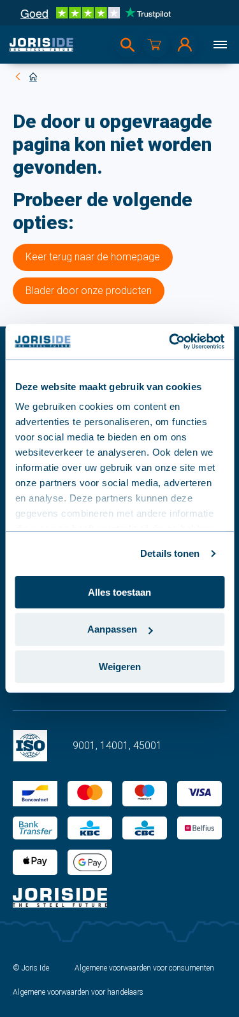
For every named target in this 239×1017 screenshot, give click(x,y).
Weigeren (120, 666)
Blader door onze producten (88, 290)
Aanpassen (112, 629)
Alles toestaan (119, 591)
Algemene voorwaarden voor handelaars (78, 992)
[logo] (41, 44)
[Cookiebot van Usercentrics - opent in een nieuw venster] (170, 341)
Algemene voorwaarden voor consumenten (144, 968)
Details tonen (169, 553)
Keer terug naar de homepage (92, 257)
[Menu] (220, 44)
